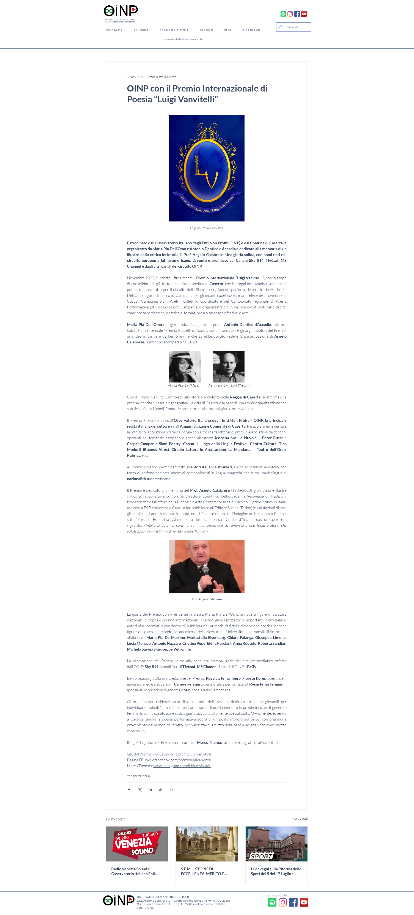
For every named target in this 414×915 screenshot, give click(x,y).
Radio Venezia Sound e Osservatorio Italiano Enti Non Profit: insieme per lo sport (133, 871)
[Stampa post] (171, 789)
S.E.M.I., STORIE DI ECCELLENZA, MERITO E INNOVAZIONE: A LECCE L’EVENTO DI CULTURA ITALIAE (203, 871)
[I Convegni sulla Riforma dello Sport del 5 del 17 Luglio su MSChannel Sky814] (276, 844)
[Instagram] (290, 14)
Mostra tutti (300, 818)
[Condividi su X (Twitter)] (140, 789)
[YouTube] (304, 14)
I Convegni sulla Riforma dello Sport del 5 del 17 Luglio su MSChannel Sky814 (276, 871)
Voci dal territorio (138, 776)
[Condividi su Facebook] (129, 789)
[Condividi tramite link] (161, 789)
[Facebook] (297, 14)
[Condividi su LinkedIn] (150, 789)
